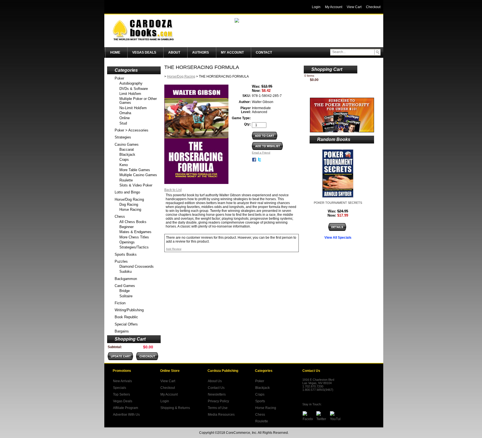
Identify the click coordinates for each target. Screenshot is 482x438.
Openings (127, 242)
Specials (119, 388)
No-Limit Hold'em (133, 108)
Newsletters (217, 394)
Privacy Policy (218, 401)
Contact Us (216, 388)
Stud (123, 123)
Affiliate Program (125, 408)
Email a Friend (261, 152)
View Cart (167, 381)
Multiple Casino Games (138, 175)
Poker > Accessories (131, 130)
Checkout (167, 388)
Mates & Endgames (135, 232)
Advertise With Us (126, 415)
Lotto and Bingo (127, 192)
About (174, 52)
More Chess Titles (134, 237)
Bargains (122, 331)
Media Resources (221, 415)
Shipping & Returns (175, 408)
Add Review (173, 248)
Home (115, 52)
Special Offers (126, 324)
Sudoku (125, 271)
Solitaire (125, 296)
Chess (120, 216)
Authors (200, 52)
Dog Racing (128, 204)
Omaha (125, 113)
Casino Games (127, 144)
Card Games (125, 286)
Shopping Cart (130, 339)
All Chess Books (132, 222)
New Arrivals (122, 381)
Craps (124, 159)
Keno (123, 165)
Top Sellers (121, 394)
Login (164, 401)
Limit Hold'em (130, 94)
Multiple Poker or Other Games (138, 101)
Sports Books (126, 254)
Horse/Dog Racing (129, 199)
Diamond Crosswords (136, 266)
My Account (232, 52)
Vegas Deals (144, 52)
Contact (264, 52)
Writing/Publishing (129, 310)
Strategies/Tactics (134, 247)
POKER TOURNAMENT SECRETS (338, 202)
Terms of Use (218, 408)
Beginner (126, 227)
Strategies (123, 137)
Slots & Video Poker (135, 185)
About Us (215, 381)
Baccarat (126, 149)
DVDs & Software (133, 89)
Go (377, 52)
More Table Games (134, 170)
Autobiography (131, 83)
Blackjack (127, 154)
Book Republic (126, 317)
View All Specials (337, 238)
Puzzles (121, 261)
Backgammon (126, 279)
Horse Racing (130, 209)
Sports (260, 401)
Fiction (120, 303)
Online (124, 118)
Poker (119, 78)
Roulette (126, 180)
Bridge (124, 291)
